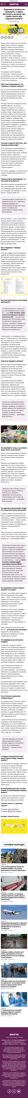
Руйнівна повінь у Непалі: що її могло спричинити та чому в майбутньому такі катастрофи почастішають (12, 955)
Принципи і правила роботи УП (10, 1044)
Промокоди (23, 1044)
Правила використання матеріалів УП (14, 1042)
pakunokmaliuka (13, 809)
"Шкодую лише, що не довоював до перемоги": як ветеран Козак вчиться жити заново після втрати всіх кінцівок (13, 984)
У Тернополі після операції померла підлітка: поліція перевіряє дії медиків (11, 1012)
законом (12, 171)
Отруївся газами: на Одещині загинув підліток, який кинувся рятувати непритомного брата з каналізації (13, 896)
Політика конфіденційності (19, 1040)
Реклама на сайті (6, 1040)
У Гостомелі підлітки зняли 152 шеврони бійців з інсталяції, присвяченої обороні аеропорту (13, 868)
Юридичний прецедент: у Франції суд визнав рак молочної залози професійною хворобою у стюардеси (14, 926)
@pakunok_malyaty (14, 811)
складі (10, 253)
